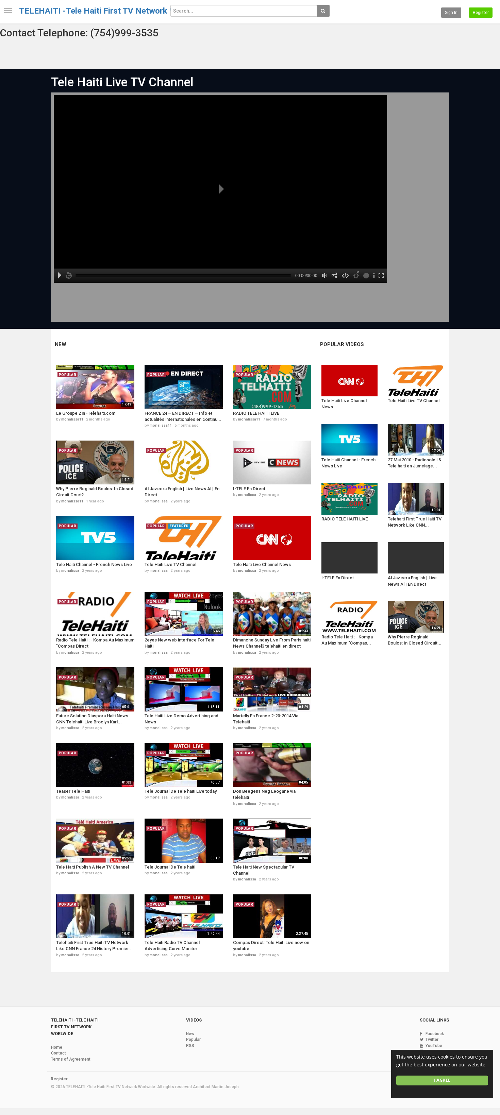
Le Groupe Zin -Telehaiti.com (85, 413)
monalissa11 (72, 419)
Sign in (451, 12)
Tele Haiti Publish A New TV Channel (92, 867)
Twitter (432, 1039)
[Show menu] (8, 10)
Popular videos (342, 344)
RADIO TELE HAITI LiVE (256, 413)
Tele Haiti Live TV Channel (122, 82)
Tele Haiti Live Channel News (262, 564)
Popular (193, 1039)
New (60, 344)
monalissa (159, 501)
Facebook (435, 1033)
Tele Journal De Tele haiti (170, 867)
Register (481, 12)
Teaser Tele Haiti (73, 791)
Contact (58, 1053)
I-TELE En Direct (249, 488)
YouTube (434, 1045)
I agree (442, 1080)
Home (56, 1047)
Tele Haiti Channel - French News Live (94, 564)
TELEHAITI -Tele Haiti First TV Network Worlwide (111, 11)
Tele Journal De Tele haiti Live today (181, 791)
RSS (190, 1045)
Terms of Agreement (70, 1059)
